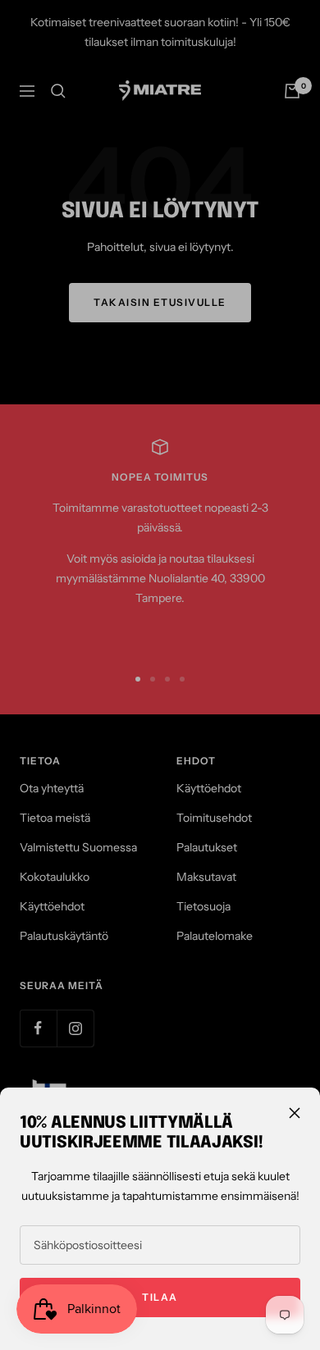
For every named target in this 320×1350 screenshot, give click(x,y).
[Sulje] (294, 1113)
